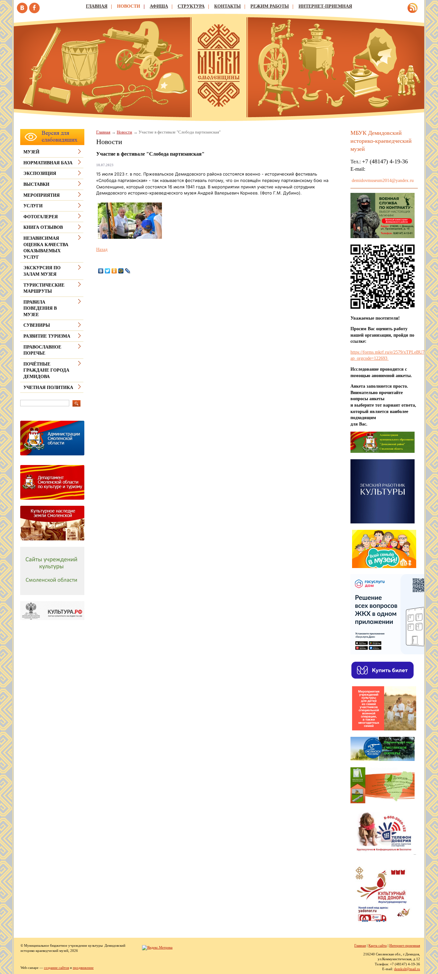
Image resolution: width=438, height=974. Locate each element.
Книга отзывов (43, 227)
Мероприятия (41, 195)
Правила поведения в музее (40, 308)
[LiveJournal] (127, 271)
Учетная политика (48, 387)
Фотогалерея (40, 216)
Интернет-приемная (325, 6)
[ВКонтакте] (100, 271)
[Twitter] (107, 271)
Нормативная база (47, 162)
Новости (128, 6)
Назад (101, 249)
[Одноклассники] (114, 271)
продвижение (83, 968)
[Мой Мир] (121, 271)
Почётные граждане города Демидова (46, 370)
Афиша (159, 6)
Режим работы (269, 6)
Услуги (33, 205)
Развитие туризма (46, 336)
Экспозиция (39, 173)
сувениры (36, 325)
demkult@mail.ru (407, 969)
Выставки (36, 184)
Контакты (227, 6)
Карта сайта (377, 945)
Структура (191, 6)
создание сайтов (56, 968)
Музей (31, 152)
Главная (96, 6)
